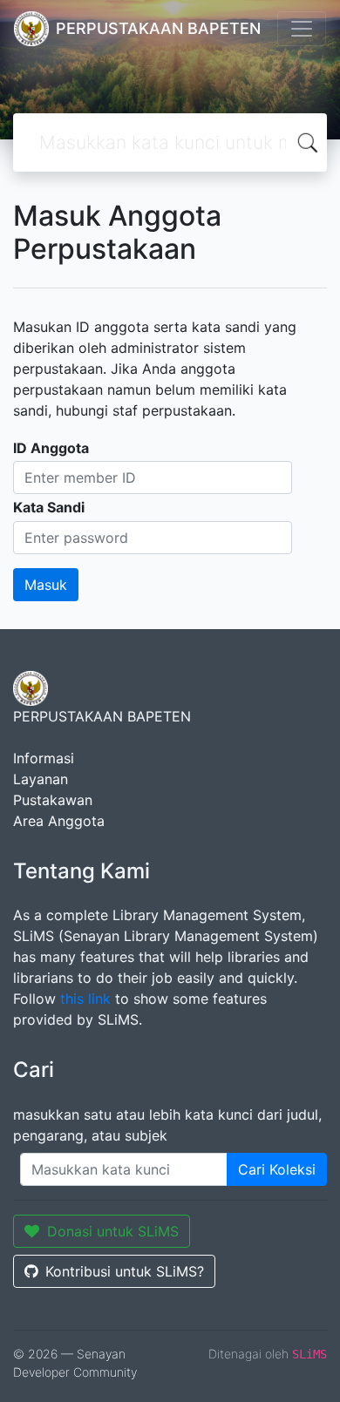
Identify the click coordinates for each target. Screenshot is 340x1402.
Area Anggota (59, 821)
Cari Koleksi (277, 1169)
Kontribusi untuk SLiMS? (124, 1271)
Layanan (40, 779)
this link (85, 998)
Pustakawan (52, 800)
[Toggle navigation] (301, 28)
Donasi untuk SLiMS (113, 1231)
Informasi (43, 758)
